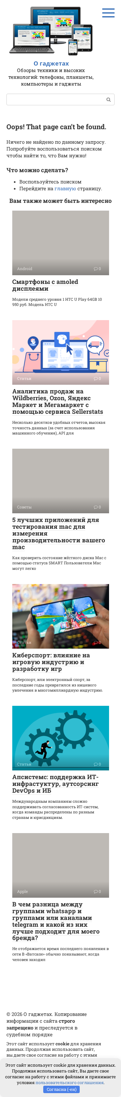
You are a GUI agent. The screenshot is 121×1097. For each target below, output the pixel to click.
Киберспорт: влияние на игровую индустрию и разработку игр (51, 662)
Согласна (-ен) (61, 1089)
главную (65, 188)
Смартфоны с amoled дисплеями (45, 284)
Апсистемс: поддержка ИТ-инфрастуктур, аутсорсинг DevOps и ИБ (55, 783)
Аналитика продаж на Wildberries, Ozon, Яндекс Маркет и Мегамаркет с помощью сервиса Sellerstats (57, 401)
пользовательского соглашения (69, 1082)
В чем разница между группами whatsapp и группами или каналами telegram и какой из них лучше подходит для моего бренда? (56, 921)
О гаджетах (51, 63)
